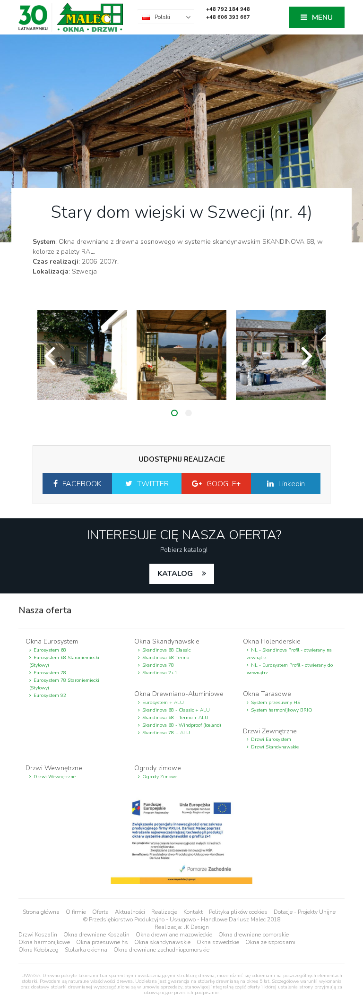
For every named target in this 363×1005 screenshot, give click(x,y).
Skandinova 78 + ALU (166, 733)
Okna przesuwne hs (102, 942)
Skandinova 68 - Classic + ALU (176, 710)
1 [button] (174, 413)
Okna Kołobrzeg (38, 949)
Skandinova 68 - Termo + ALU (175, 717)
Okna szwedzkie (218, 942)
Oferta (100, 912)
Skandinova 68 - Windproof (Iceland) (181, 725)
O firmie (76, 912)
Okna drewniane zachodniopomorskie (161, 949)
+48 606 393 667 (228, 17)
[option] (82, 354)
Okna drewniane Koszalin (96, 934)
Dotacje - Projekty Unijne (305, 912)
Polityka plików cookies (238, 912)
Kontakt (193, 912)
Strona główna (41, 912)
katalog (176, 573)
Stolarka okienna (86, 949)
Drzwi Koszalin (37, 934)
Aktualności (130, 912)
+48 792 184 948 (228, 9)
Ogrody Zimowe (159, 776)
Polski (162, 17)
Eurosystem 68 (50, 650)
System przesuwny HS (275, 702)
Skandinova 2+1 (159, 673)
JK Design (196, 927)
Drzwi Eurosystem (271, 739)
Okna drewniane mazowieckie (174, 934)
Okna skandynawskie (162, 942)
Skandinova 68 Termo (165, 657)
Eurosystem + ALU (163, 702)
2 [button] (188, 413)
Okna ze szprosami (270, 942)
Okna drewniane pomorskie (253, 934)
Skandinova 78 (158, 665)
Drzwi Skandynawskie (275, 747)
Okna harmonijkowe (44, 942)
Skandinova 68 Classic (166, 650)
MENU (322, 17)
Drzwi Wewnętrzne (55, 776)
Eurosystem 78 (50, 673)
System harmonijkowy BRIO (281, 710)
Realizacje (164, 912)
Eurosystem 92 (50, 695)
